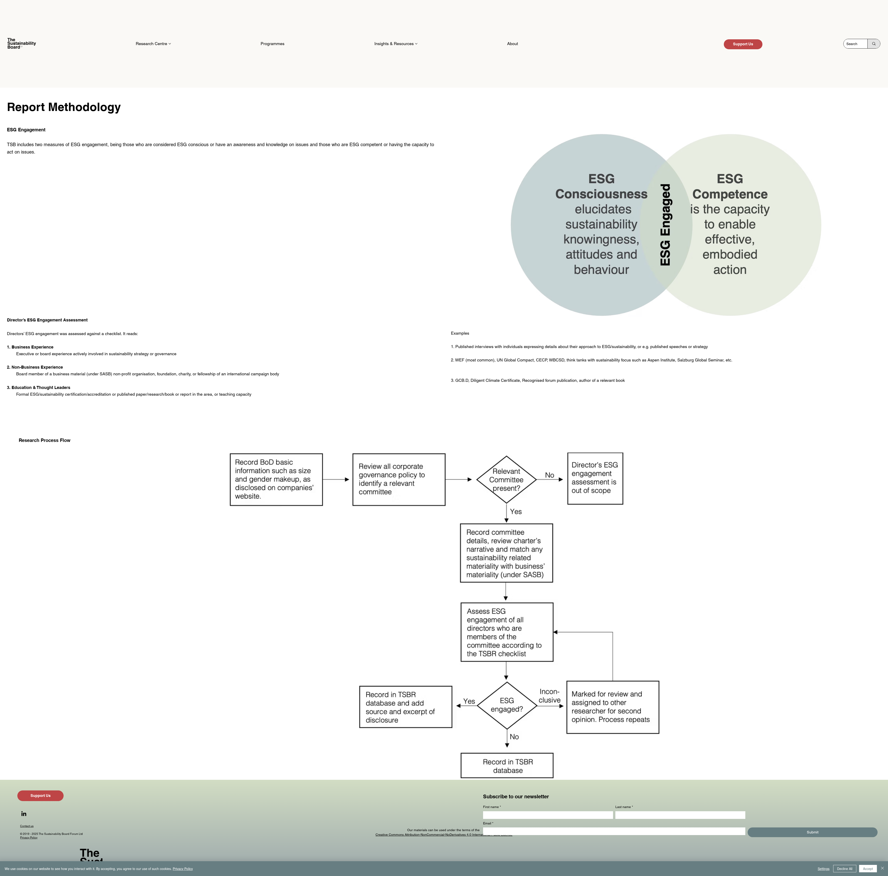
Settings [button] (823, 868)
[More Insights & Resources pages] (416, 44)
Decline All (844, 868)
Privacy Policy (28, 837)
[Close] (882, 868)
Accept (868, 868)
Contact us (27, 826)
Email (488, 823)
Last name (624, 807)
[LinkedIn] (23, 813)
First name (492, 807)
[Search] (873, 43)
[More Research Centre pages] (170, 44)
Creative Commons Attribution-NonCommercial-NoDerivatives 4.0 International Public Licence (444, 834)
